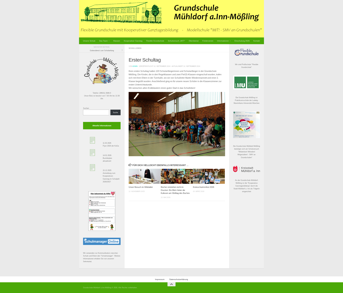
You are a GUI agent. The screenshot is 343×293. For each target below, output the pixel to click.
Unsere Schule (89, 41)
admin (135, 66)
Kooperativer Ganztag (133, 41)
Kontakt (256, 41)
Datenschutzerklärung (178, 279)
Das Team (103, 41)
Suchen (86, 108)
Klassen (116, 41)
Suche (115, 112)
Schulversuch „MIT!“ (176, 41)
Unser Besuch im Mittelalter (141, 187)
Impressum (160, 279)
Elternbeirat (194, 41)
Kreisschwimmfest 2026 (203, 187)
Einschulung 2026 (242, 41)
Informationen (223, 41)
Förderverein (207, 41)
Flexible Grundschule (155, 41)
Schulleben (135, 48)
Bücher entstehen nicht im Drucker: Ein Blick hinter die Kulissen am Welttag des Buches (175, 190)
